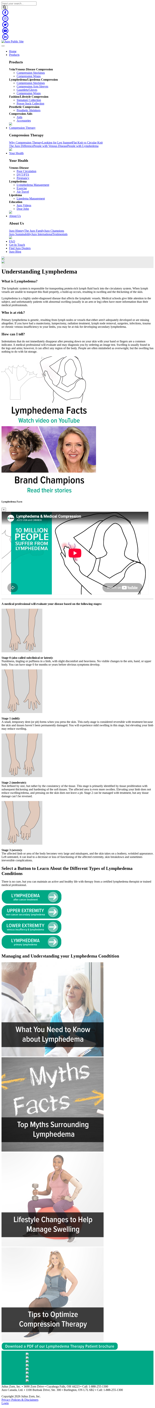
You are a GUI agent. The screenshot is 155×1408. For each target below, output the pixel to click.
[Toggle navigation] (3, 45)
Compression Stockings (31, 72)
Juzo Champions (54, 230)
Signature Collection (29, 100)
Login (5, 1403)
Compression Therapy (22, 127)
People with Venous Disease (50, 146)
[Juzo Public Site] (13, 41)
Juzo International (42, 234)
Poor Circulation (26, 171)
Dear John (23, 208)
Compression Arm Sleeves (32, 86)
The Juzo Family (34, 230)
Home (12, 51)
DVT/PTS (23, 174)
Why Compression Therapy (25, 142)
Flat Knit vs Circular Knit (87, 142)
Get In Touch (17, 244)
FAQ (12, 241)
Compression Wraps (29, 76)
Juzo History (16, 230)
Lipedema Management (31, 198)
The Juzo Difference (21, 146)
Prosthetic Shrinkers (28, 110)
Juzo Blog (15, 251)
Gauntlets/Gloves (27, 89)
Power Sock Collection (30, 103)
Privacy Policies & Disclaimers (20, 1399)
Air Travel (23, 191)
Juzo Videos (24, 205)
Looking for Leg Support (57, 142)
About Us (15, 216)
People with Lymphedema (82, 146)
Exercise (22, 188)
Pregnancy (23, 178)
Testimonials (60, 234)
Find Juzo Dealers (20, 248)
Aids (19, 117)
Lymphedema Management (33, 184)
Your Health (16, 153)
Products (14, 54)
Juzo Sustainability (20, 234)
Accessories (24, 120)
